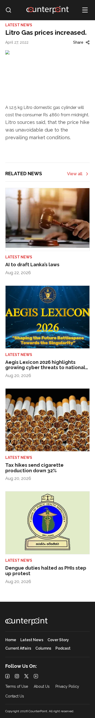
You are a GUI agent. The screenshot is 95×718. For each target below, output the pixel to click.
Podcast (62, 648)
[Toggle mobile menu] (85, 10)
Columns (43, 648)
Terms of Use (16, 687)
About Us (42, 687)
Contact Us (14, 696)
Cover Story (58, 640)
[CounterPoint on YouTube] (36, 676)
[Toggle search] (8, 10)
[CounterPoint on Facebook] (7, 676)
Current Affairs (18, 648)
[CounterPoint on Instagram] (17, 676)
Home (10, 640)
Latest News (31, 640)
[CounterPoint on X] (26, 676)
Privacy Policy (67, 687)
